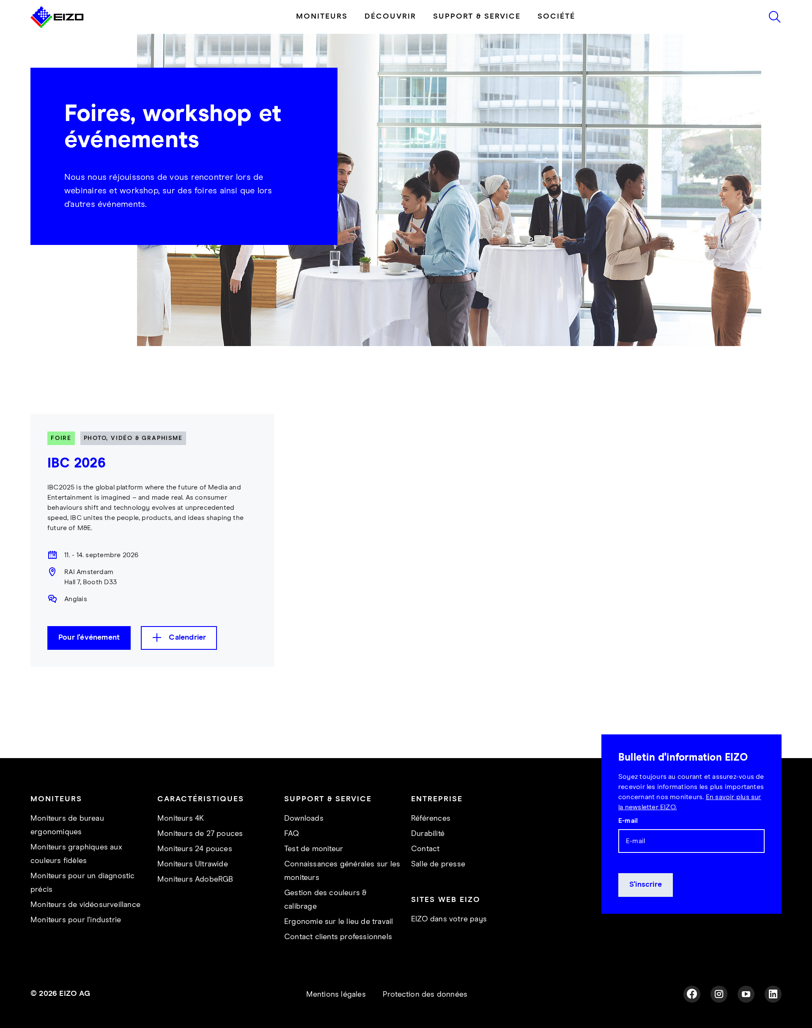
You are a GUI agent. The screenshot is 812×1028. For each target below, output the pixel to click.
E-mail (628, 820)
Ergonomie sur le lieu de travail (338, 922)
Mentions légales (336, 994)
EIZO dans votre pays (449, 919)
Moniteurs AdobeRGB (195, 879)
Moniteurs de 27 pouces (200, 834)
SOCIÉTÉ (556, 16)
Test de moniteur (313, 849)
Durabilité (427, 834)
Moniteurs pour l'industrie (75, 920)
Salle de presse (438, 864)
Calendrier (187, 637)
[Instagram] (718, 994)
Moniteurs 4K (180, 818)
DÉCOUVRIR (390, 16)
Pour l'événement (89, 637)
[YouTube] (746, 994)
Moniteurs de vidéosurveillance (85, 905)
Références (430, 818)
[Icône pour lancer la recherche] (775, 17)
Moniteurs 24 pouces (194, 849)
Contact (425, 849)
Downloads (304, 818)
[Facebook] (691, 994)
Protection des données (425, 994)
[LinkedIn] (773, 994)
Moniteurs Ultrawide (192, 864)
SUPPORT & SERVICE (477, 16)
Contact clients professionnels (338, 937)
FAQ (291, 834)
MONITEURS (322, 16)
